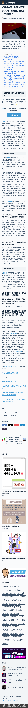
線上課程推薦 (6, 640)
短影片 (18, 620)
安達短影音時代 (14, 696)
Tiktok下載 (5, 586)
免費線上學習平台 (16, 600)
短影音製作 (16, 626)
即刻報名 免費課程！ (14, 115)
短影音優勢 (5, 623)
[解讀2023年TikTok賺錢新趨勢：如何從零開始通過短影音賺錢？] (4, 668)
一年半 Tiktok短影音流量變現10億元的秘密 (17, 681)
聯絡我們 (24, 706)
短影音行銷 (12, 415)
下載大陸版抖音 (14, 596)
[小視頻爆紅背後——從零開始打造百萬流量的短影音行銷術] (14, 473)
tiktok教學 (16, 412)
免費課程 (9, 706)
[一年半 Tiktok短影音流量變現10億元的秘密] (4, 681)
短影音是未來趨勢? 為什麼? (9, 381)
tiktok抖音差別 (7, 412)
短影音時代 (10, 3)
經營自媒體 (5, 633)
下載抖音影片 (6, 600)
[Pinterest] (16, 425)
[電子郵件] (4, 429)
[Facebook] (4, 425)
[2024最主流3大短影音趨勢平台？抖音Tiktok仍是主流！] (4, 675)
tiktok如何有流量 (7, 590)
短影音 (3, 121)
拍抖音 (21, 616)
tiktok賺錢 (5, 596)
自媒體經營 (20, 640)
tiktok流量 (12, 593)
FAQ (3, 701)
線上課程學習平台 (16, 636)
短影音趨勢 (5, 630)
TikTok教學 (13, 333)
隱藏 (11, 54)
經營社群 (19, 630)
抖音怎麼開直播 (14, 613)
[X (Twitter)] (10, 425)
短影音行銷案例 (7, 626)
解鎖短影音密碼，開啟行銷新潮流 (11, 526)
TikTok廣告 (18, 706)
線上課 (21, 633)
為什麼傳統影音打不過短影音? (16, 687)
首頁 (4, 706)
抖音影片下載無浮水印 (8, 610)
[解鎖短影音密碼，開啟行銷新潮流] (14, 511)
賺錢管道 (5, 643)
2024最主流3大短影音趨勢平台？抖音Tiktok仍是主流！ (17, 675)
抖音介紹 (17, 606)
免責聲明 (8, 701)
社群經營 (12, 630)
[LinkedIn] (22, 425)
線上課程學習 (6, 636)
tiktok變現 (20, 593)
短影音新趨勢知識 (20, 18)
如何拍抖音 (21, 603)
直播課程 (11, 620)
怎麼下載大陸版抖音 (8, 606)
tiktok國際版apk (14, 586)
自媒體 (13, 640)
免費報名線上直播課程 (10, 366)
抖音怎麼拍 (19, 610)
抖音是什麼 (5, 616)
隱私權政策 (15, 701)
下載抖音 (22, 596)
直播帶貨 (5, 620)
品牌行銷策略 (12, 603)
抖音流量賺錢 (14, 616)
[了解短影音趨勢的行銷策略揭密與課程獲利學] (14, 544)
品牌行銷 (5, 603)
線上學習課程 (14, 633)
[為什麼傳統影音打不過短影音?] (4, 687)
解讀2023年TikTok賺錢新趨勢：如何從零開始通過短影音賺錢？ (17, 668)
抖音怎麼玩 (5, 613)
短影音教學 (13, 623)
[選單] (25, 2)
